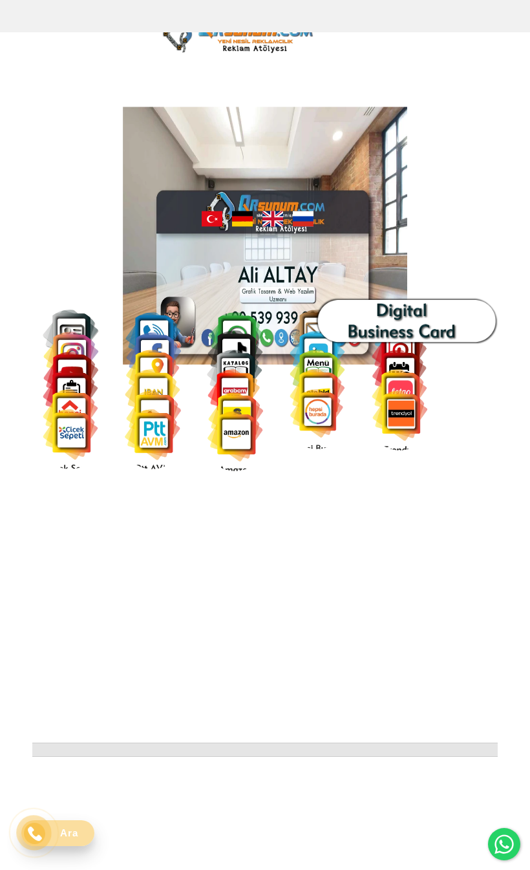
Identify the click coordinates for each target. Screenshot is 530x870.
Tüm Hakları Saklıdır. (441, 776)
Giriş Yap (153, 617)
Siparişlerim (160, 644)
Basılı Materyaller (269, 725)
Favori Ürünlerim (170, 658)
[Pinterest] (273, 547)
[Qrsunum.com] (237, 35)
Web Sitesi (254, 712)
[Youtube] (244, 547)
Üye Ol (148, 630)
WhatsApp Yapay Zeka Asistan (266, 678)
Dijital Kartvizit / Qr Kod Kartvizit (271, 651)
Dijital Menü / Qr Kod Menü (275, 624)
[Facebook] (215, 547)
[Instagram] (186, 547)
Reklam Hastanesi (269, 698)
